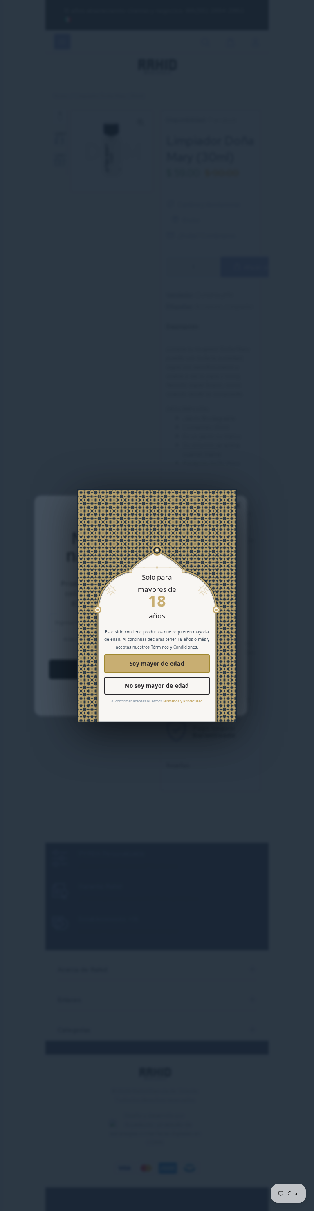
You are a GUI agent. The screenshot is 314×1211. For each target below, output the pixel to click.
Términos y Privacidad (183, 701)
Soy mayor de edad (157, 663)
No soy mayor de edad (157, 685)
